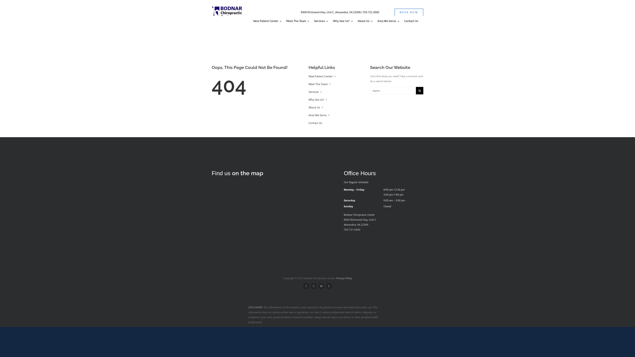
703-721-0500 (371, 12)
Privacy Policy (344, 278)
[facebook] (306, 286)
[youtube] (321, 286)
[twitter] (314, 286)
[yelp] (329, 286)
